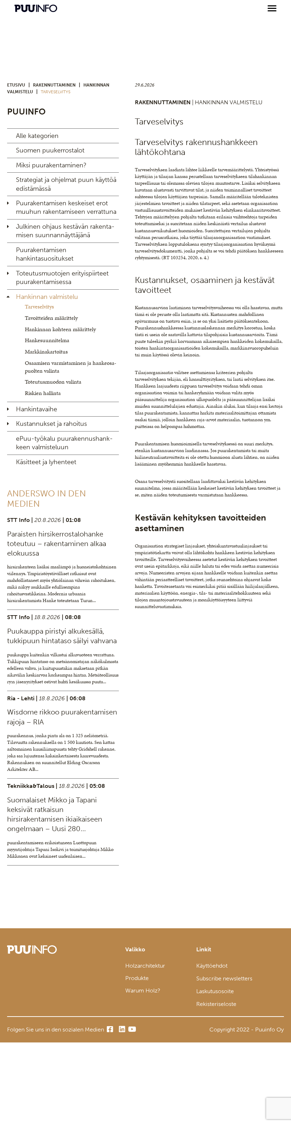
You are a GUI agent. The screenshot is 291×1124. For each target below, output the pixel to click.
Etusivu (16, 85)
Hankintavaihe (36, 409)
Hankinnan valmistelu (47, 297)
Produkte (137, 978)
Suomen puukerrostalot (50, 150)
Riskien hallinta (43, 393)
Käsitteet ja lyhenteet (46, 462)
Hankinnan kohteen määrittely (60, 329)
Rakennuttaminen (54, 85)
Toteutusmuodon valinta (53, 382)
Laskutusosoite (215, 991)
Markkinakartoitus (46, 351)
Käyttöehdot (211, 965)
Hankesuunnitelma (47, 340)
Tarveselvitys (39, 306)
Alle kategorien (37, 136)
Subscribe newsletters (224, 978)
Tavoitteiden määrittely (51, 318)
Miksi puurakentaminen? (51, 165)
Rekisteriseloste (216, 1004)
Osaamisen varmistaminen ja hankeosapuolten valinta (70, 367)
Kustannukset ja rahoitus (51, 424)
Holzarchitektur (145, 965)
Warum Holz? (142, 990)
